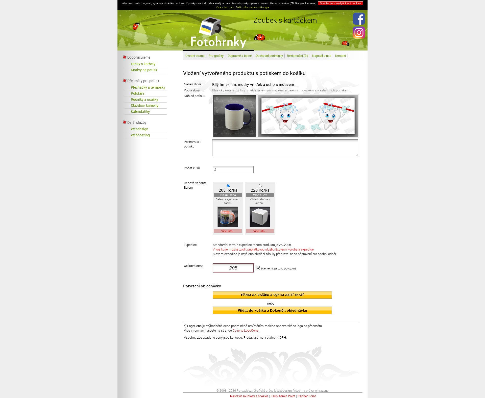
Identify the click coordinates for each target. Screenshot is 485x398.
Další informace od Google (252, 7)
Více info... (228, 231)
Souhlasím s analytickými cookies (340, 3)
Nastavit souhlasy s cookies (249, 396)
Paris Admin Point (283, 396)
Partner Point (307, 396)
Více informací (225, 7)
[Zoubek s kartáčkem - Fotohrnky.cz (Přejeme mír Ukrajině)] (218, 49)
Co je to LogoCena (245, 330)
